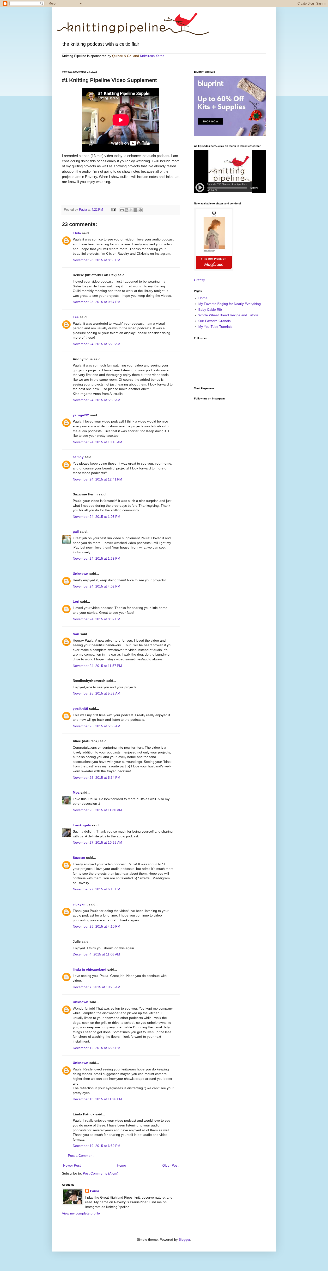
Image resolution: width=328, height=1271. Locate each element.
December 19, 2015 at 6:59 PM (96, 1146)
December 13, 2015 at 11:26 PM (97, 1099)
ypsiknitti (80, 708)
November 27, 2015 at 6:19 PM (96, 889)
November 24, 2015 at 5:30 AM (96, 400)
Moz (76, 792)
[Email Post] (113, 209)
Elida (77, 233)
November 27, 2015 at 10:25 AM (97, 842)
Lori (76, 601)
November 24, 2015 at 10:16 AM (97, 442)
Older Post (170, 1165)
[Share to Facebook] (135, 210)
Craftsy (199, 280)
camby (78, 457)
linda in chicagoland (89, 969)
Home (121, 1165)
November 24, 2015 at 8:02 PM (96, 619)
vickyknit (80, 904)
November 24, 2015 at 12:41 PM (97, 479)
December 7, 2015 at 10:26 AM (96, 987)
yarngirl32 (81, 415)
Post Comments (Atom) (100, 1173)
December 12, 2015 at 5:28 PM (96, 1048)
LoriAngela (82, 825)
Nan (76, 634)
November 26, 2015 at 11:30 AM (97, 810)
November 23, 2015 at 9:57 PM (96, 302)
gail (76, 531)
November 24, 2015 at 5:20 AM (96, 344)
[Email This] (122, 210)
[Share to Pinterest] (140, 210)
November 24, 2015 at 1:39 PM (96, 558)
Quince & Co (121, 56)
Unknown (80, 573)
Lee (76, 317)
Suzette (79, 858)
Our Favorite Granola (214, 321)
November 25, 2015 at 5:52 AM (96, 693)
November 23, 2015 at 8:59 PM (96, 260)
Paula (94, 1191)
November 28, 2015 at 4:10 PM (96, 926)
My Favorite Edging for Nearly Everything (229, 304)
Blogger (184, 1239)
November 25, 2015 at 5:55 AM (96, 726)
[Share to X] (131, 210)
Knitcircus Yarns (152, 56)
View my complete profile (81, 1213)
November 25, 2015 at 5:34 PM (96, 777)
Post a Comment (80, 1155)
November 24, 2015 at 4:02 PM (96, 586)
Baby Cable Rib (210, 309)
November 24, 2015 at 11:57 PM (97, 666)
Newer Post (72, 1165)
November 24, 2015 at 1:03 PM (96, 517)
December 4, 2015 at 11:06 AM (96, 954)
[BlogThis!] (126, 210)
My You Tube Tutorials (215, 327)
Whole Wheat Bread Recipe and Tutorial (228, 315)
